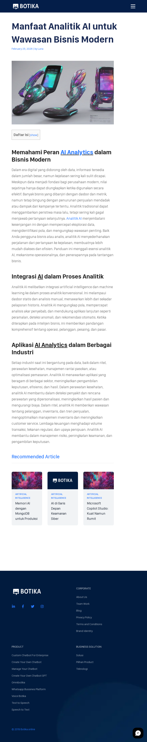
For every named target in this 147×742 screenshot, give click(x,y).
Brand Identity (84, 631)
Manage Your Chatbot (24, 668)
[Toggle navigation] (133, 6)
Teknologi (82, 668)
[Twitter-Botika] (32, 606)
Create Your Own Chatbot (26, 662)
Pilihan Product (84, 662)
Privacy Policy (84, 617)
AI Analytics (77, 152)
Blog (79, 610)
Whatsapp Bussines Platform (29, 689)
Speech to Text (20, 709)
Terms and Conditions (89, 624)
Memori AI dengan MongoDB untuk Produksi (26, 511)
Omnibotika (18, 682)
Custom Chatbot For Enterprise (30, 655)
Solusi (79, 655)
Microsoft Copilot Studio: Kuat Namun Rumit (97, 511)
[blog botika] (26, 6)
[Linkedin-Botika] (13, 606)
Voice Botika (19, 696)
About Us (81, 597)
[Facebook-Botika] (23, 606)
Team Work (82, 603)
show (33, 135)
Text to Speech (20, 702)
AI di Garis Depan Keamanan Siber (58, 511)
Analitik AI (74, 218)
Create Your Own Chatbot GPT (29, 675)
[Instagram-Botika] (42, 606)
